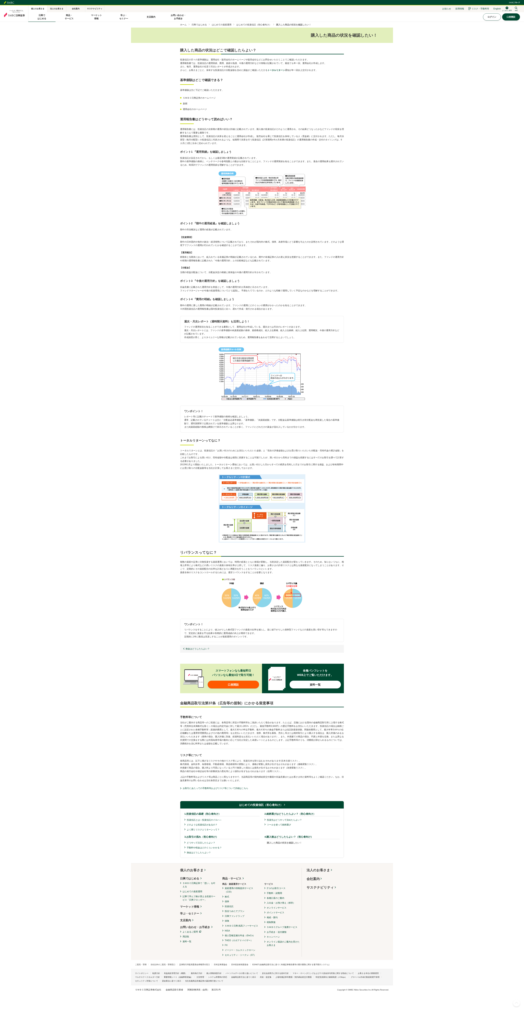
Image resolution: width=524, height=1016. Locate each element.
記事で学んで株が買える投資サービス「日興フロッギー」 (199, 898)
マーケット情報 (189, 906)
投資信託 (229, 906)
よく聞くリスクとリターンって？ (203, 829)
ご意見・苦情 (141, 964)
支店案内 (185, 920)
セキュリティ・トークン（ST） (240, 955)
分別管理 (200, 977)
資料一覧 (187, 941)
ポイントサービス (275, 912)
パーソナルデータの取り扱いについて (242, 973)
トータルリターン (276, 70)
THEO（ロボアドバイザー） (239, 940)
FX (226, 945)
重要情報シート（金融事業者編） (178, 977)
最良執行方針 (196, 973)
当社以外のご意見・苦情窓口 (163, 964)
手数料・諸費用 (274, 893)
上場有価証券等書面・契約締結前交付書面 (293, 977)
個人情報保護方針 (214, 973)
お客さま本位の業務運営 (368, 973)
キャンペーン (273, 937)
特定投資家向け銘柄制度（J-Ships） (331, 977)
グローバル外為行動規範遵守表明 (365, 977)
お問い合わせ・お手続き (195, 927)
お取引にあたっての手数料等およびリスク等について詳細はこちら (215, 788)
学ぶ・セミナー (189, 913)
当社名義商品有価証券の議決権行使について (204, 981)
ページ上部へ (516, 1003)
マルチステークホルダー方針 (147, 977)
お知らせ (446, 9)
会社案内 (313, 879)
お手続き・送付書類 (276, 932)
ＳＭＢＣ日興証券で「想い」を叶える (199, 885)
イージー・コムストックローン (240, 950)
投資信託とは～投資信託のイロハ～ (204, 820)
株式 (227, 897)
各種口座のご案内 (275, 898)
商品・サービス (231, 878)
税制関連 (271, 922)
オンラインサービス (276, 908)
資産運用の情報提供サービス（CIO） (239, 890)
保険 (227, 921)
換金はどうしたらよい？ (199, 852)
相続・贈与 (272, 917)
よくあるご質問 (190, 932)
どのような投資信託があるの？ (202, 825)
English (497, 9)
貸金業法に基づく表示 (171, 981)
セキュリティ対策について (146, 981)
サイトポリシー (141, 973)
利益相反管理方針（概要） (175, 973)
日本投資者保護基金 (239, 964)
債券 (227, 901)
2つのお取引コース (276, 888)
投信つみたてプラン (234, 911)
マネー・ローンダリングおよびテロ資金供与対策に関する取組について (323, 973)
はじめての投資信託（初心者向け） (261, 804)
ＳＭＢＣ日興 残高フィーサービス (241, 926)
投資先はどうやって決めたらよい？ (284, 820)
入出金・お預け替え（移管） (281, 903)
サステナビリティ (320, 887)
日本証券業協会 (220, 964)
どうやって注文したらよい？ (201, 843)
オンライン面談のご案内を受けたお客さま (283, 943)
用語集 (186, 936)
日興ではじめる (189, 878)
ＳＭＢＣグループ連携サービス (282, 927)
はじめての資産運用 (192, 891)
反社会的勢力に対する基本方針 (275, 973)
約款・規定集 (265, 977)
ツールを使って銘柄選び (279, 825)
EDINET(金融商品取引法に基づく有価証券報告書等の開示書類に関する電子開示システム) (290, 964)
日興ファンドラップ (234, 916)
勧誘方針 (156, 973)
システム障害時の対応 (217, 977)
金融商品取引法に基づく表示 (243, 977)
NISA (227, 931)
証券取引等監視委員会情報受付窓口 (194, 964)
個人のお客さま (192, 870)
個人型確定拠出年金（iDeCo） (240, 935)
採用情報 (459, 9)
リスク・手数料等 (480, 9)
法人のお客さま (318, 870)
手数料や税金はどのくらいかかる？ (204, 847)
